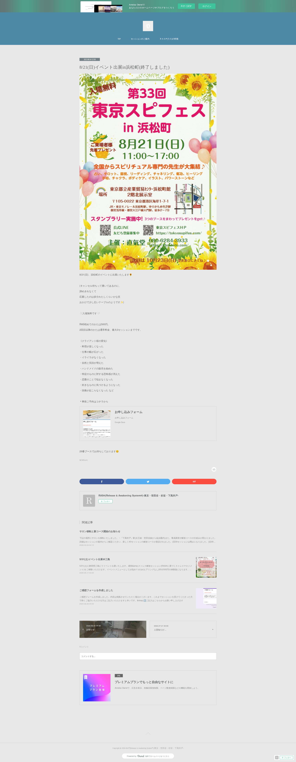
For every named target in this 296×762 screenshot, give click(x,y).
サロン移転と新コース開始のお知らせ (99, 531)
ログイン (206, 6)
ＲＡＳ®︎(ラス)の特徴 (169, 39)
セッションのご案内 (140, 39)
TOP (119, 39)
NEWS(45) (83, 460)
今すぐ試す (186, 6)
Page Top (148, 734)
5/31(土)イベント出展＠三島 (94, 559)
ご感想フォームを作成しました (96, 590)
